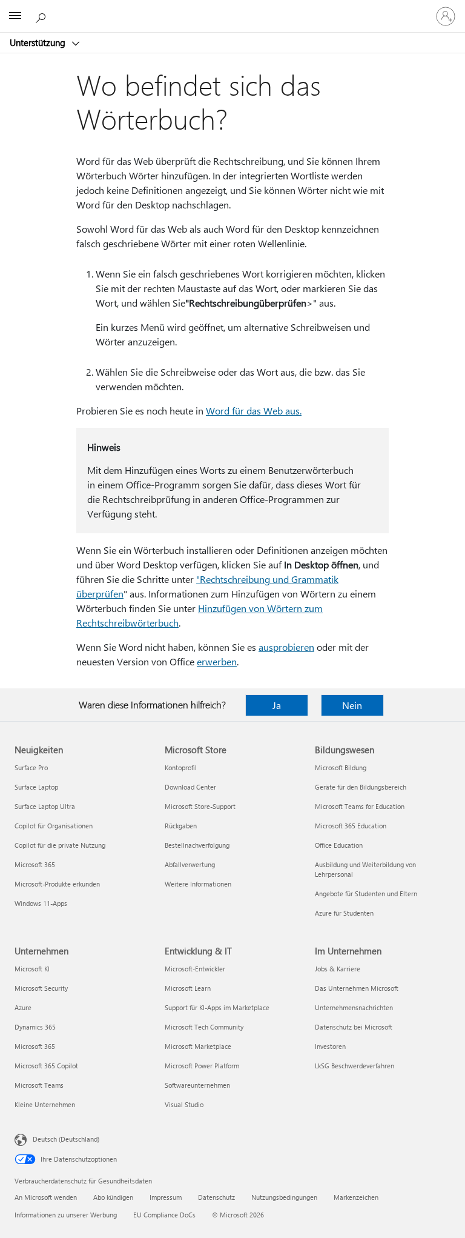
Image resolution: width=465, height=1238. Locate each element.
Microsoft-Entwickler (195, 968)
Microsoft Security (41, 988)
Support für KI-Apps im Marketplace (217, 1007)
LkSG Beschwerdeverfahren (354, 1065)
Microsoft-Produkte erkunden (57, 883)
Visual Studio (184, 1104)
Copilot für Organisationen (54, 825)
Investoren (330, 1046)
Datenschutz (216, 1197)
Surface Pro (31, 767)
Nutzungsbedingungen (284, 1197)
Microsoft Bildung (340, 767)
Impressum (166, 1197)
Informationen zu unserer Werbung (66, 1214)
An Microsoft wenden (46, 1197)
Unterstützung (39, 42)
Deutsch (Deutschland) (66, 1138)
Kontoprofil (181, 767)
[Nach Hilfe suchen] (42, 15)
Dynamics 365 (35, 1026)
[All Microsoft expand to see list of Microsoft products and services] (15, 16)
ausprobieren (286, 647)
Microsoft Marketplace (198, 1046)
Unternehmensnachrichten (354, 1007)
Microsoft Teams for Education (359, 806)
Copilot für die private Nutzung (60, 845)
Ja (276, 705)
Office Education (339, 845)
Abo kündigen (113, 1197)
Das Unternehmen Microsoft (356, 988)
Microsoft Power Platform (202, 1065)
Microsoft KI (32, 968)
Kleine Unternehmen (45, 1104)
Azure (23, 1007)
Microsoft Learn (188, 988)
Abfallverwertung (190, 864)
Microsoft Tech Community (204, 1026)
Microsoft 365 (35, 864)
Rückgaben (181, 825)
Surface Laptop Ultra (45, 806)
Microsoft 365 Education (350, 825)
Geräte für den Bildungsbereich (360, 786)
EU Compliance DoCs (164, 1214)
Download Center (190, 786)
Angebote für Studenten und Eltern (366, 893)
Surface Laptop (36, 786)
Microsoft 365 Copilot (46, 1065)
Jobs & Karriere (337, 968)
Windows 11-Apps (41, 903)
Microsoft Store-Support (200, 806)
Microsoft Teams (39, 1085)
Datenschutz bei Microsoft (353, 1026)
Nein (352, 705)
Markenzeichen (356, 1197)
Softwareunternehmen (197, 1085)
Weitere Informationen (198, 883)
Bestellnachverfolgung (197, 845)
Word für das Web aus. (254, 410)
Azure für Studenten (344, 912)
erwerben (217, 661)
